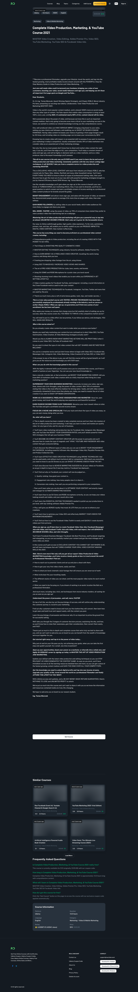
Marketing (37, 21)
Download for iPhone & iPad (110, 966)
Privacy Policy (73, 973)
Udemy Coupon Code (76, 961)
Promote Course (99, 3)
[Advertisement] (69, 60)
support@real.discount (107, 957)
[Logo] (13, 4)
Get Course (69, 737)
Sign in (123, 3)
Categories (76, 3)
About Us (72, 965)
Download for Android (108, 961)
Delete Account (74, 976)
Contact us (72, 957)
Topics (66, 3)
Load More (68, 855)
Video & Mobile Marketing (55, 21)
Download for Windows (108, 971)
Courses (50, 3)
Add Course (87, 3)
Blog (58, 3)
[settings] (110, 4)
